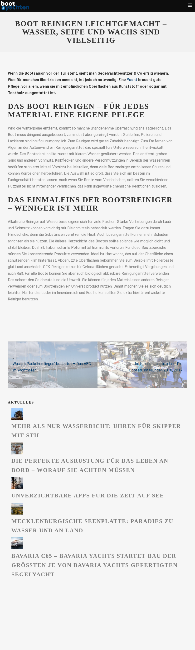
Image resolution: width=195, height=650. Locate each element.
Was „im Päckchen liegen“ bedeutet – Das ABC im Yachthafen (52, 364)
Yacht (132, 79)
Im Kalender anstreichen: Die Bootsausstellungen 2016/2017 (155, 364)
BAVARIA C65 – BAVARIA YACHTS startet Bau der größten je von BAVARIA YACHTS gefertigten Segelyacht (94, 565)
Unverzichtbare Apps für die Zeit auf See (87, 495)
